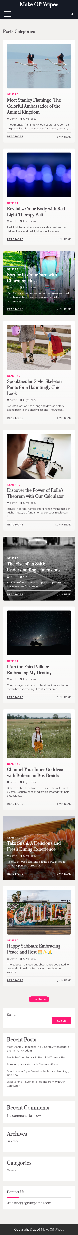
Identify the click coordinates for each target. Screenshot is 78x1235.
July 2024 (12, 1141)
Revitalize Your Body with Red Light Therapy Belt (36, 1057)
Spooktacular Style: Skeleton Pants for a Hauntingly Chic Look (34, 387)
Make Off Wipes (39, 4)
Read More (15, 136)
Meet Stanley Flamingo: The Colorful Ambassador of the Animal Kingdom (34, 106)
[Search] (72, 14)
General (13, 94)
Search (12, 1015)
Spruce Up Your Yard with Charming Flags (32, 1064)
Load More (39, 999)
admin (14, 118)
